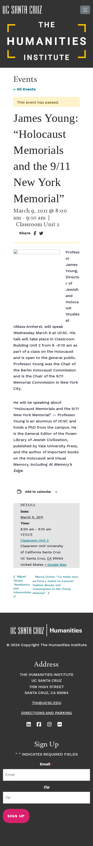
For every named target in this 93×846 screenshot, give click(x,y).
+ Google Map (55, 565)
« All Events (24, 89)
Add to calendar (38, 492)
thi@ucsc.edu (46, 703)
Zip (47, 787)
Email (46, 764)
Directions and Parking (46, 713)
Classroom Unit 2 (35, 540)
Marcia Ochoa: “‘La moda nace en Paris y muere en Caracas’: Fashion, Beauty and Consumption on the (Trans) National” (55, 585)
